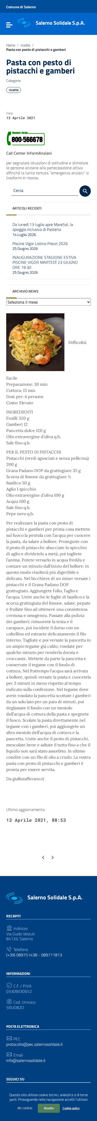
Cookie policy (71, 1108)
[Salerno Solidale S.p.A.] (24, 22)
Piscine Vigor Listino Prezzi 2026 (40, 245)
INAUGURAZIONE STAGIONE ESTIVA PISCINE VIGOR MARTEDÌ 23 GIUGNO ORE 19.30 (45, 264)
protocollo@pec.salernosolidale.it (34, 1044)
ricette (25, 45)
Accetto (49, 1108)
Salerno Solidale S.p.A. (60, 23)
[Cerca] (85, 191)
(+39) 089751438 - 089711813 (34, 955)
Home (10, 45)
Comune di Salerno (21, 7)
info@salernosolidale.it (26, 1060)
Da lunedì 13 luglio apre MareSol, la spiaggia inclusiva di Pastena (42, 229)
